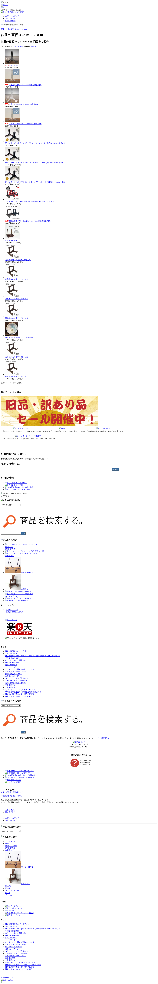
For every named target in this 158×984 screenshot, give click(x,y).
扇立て (28, 598)
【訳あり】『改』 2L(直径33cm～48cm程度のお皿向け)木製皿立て (30, 201)
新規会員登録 (10, 812)
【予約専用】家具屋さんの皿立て (18, 260)
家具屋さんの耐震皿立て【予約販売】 (19, 337)
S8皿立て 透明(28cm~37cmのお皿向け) (23, 104)
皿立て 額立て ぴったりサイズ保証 (18, 696)
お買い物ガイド (11, 653)
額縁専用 (28, 591)
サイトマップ (10, 667)
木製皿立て (9, 556)
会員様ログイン (12, 610)
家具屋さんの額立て (13, 240)
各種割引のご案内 (12, 658)
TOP (2, 29)
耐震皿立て (25, 589)
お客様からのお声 (12, 676)
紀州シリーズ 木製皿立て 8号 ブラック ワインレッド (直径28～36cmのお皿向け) (35, 143)
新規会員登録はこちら (14, 612)
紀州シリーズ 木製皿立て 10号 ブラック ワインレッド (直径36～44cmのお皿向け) (36, 182)
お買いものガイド (12, 16)
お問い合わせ (10, 21)
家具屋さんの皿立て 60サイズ (16, 357)
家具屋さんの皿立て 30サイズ (16, 279)
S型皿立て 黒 (39, 551)
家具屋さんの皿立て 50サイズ (16, 318)
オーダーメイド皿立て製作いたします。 (20, 669)
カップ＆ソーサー (12, 596)
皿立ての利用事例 (12, 662)
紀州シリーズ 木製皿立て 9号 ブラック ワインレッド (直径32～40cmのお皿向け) (35, 162)
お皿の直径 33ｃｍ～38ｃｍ (16, 29)
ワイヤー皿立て (27, 572)
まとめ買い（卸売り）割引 (15, 671)
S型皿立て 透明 (11, 549)
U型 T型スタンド (30, 544)
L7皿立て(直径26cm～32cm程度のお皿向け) (25, 85)
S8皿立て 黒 (13, 65)
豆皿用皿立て (10, 685)
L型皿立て (9, 547)
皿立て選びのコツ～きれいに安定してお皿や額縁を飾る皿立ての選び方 (32, 656)
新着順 (33, 46)
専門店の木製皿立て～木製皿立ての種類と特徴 (23, 692)
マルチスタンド (11, 841)
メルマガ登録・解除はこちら (12, 792)
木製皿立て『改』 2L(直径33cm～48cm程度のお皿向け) (30, 221)
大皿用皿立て (10, 687)
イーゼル (24, 600)
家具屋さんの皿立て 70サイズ (16, 376)
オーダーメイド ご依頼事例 (16, 680)
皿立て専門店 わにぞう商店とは (17, 651)
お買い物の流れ (11, 18)
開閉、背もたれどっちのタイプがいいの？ (21, 690)
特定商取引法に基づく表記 (11, 796)
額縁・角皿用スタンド (13, 674)
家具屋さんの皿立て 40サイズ (16, 299)
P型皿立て (34, 553)
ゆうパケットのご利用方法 (15, 660)
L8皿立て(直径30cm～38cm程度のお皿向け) (25, 124)
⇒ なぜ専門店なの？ (104, 738)
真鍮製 (30, 594)
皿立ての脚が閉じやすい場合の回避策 (19, 694)
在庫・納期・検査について (15, 683)
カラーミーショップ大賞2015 (16, 678)
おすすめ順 (19, 46)
